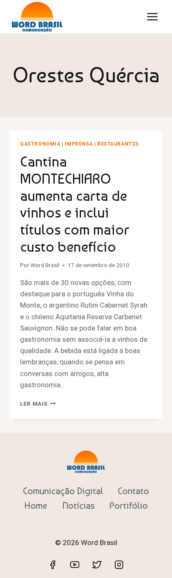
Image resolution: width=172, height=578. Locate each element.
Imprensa (79, 144)
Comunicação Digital (63, 490)
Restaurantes (118, 144)
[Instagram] (119, 564)
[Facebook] (52, 564)
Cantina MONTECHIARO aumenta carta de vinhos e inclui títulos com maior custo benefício (74, 204)
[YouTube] (75, 564)
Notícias (78, 505)
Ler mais (38, 403)
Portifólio (128, 505)
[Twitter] (97, 564)
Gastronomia (40, 144)
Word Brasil (44, 265)
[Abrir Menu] (152, 16)
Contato (133, 490)
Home (35, 505)
